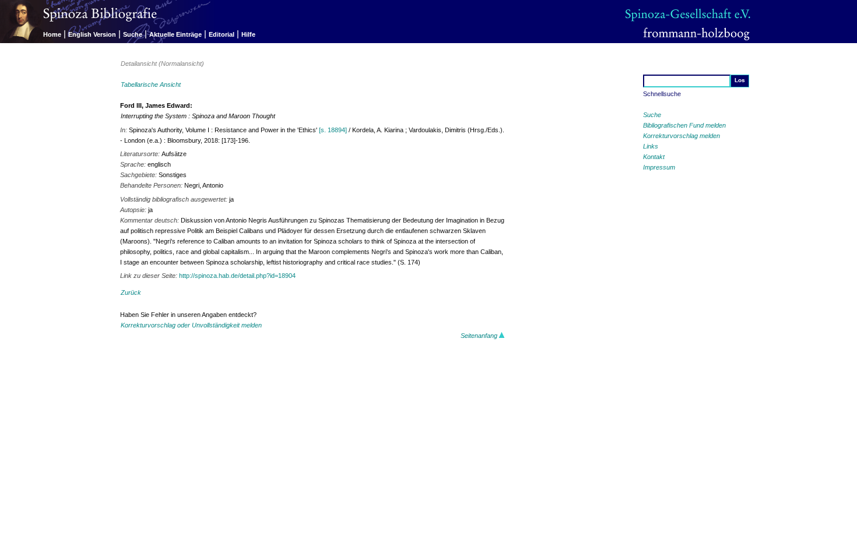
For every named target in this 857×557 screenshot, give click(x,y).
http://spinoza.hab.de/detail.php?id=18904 (237, 275)
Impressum (659, 167)
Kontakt (654, 156)
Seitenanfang (480, 335)
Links (650, 146)
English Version (92, 34)
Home (52, 34)
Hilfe (248, 34)
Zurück (131, 292)
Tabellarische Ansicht (151, 84)
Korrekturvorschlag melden (681, 135)
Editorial (221, 34)
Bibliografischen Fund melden (684, 125)
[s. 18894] (333, 129)
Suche (132, 34)
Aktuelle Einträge (175, 34)
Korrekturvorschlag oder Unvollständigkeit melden (191, 325)
